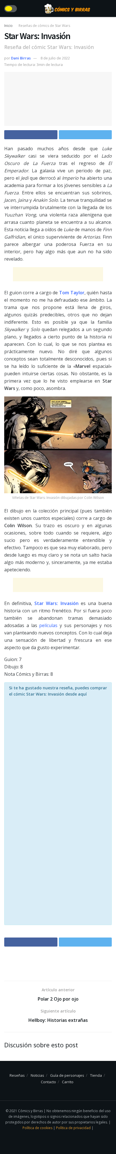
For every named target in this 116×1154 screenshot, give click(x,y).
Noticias (37, 1075)
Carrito (67, 1081)
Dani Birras (21, 58)
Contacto (48, 1081)
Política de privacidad (74, 1127)
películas (48, 625)
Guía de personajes (67, 1075)
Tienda (96, 1075)
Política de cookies (38, 1127)
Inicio (8, 25)
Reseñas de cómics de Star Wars (44, 25)
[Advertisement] (58, 274)
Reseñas (17, 1075)
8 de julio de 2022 (55, 58)
